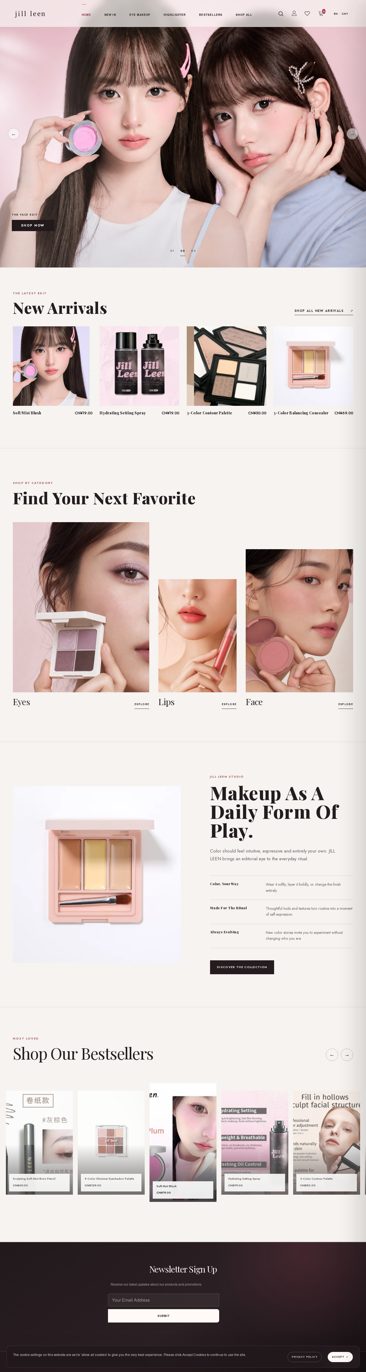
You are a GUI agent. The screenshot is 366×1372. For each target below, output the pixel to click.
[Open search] (281, 13)
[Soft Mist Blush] (52, 366)
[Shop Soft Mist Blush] (183, 1142)
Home (86, 15)
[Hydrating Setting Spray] (139, 366)
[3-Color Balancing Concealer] (313, 366)
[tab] (172, 251)
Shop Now (32, 225)
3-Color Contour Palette (209, 412)
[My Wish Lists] (307, 13)
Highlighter (175, 15)
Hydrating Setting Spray (123, 412)
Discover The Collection (242, 967)
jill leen (30, 13)
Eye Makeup (140, 15)
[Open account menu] (294, 13)
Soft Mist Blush (27, 412)
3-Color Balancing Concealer (301, 412)
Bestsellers (210, 15)
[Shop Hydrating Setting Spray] (254, 1143)
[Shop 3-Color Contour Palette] (326, 1143)
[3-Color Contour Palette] (226, 366)
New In (110, 15)
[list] (183, 1142)
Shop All (244, 15)
